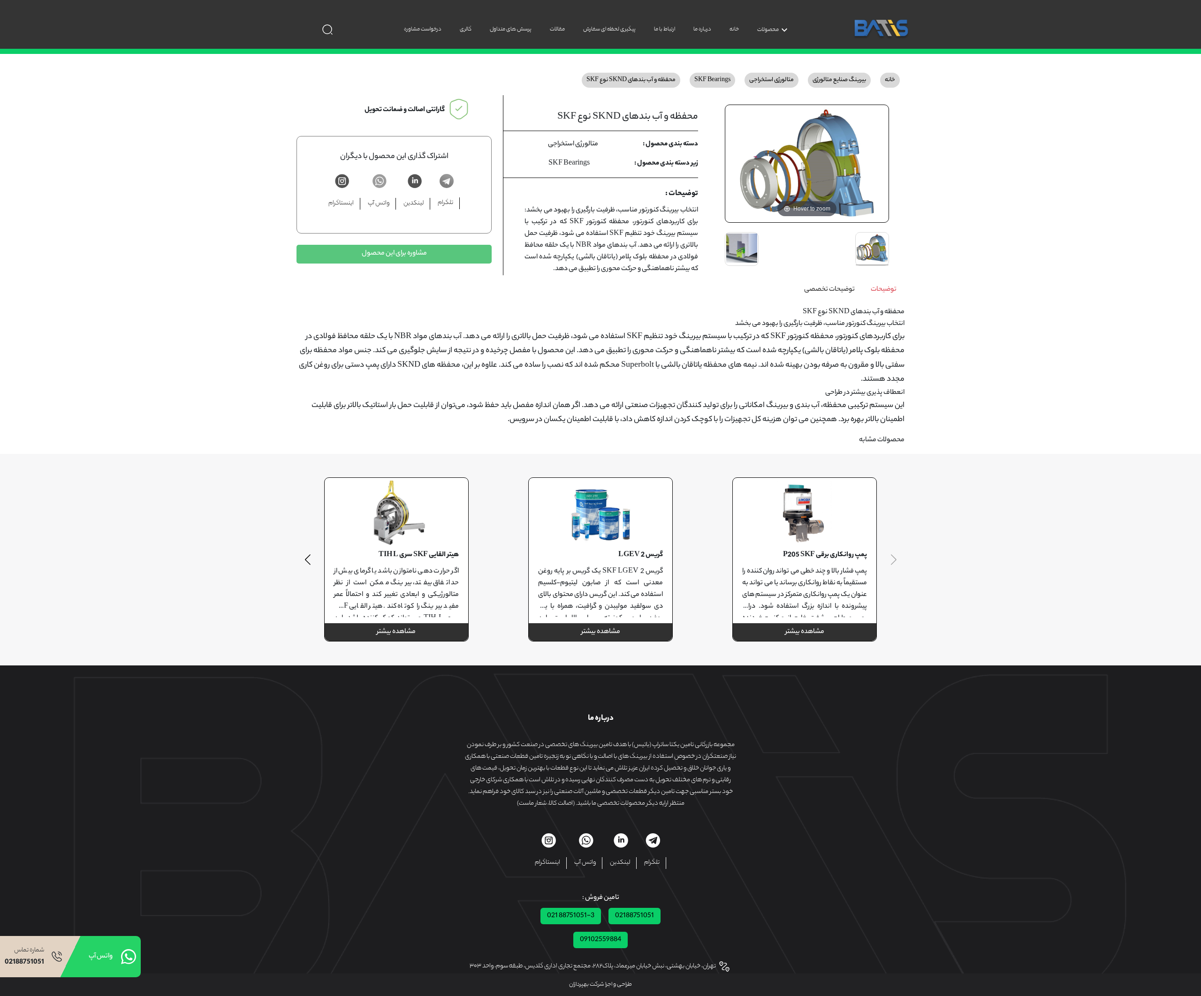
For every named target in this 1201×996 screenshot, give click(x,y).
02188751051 (634, 915)
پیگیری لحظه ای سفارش (609, 29)
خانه (734, 29)
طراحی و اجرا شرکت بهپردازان (600, 984)
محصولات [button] (768, 30)
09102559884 (600, 939)
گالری (465, 29)
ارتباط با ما (664, 29)
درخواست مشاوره (422, 29)
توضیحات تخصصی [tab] (829, 289)
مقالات (557, 29)
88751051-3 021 (570, 915)
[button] (307, 559)
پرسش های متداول (511, 29)
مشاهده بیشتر (804, 632)
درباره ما (702, 29)
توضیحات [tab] (884, 289)
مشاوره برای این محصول (394, 253)
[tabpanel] (600, 367)
